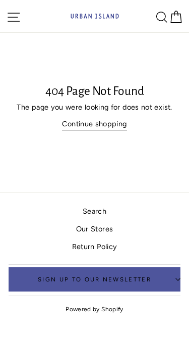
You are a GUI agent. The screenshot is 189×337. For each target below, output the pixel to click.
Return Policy (94, 246)
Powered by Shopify (94, 309)
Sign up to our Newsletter (94, 279)
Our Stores (94, 228)
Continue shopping (94, 123)
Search (94, 211)
